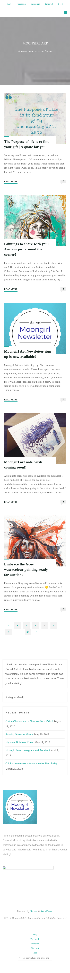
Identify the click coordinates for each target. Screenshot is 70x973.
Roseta (34, 911)
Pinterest (49, 4)
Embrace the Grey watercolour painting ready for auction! (26, 569)
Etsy (9, 4)
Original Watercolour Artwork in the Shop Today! (31, 763)
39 (28, 632)
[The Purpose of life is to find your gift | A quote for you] (35, 118)
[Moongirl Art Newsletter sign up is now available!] (35, 328)
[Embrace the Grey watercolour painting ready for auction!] (35, 541)
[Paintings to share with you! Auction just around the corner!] (35, 220)
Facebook (21, 4)
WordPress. (47, 911)
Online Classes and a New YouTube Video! (29, 721)
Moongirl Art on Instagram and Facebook (27, 750)
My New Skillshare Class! (19, 742)
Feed (60, 4)
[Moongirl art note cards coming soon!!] (35, 438)
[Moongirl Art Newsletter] (20, 806)
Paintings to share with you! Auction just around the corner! (26, 249)
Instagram (35, 4)
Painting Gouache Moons (19, 734)
